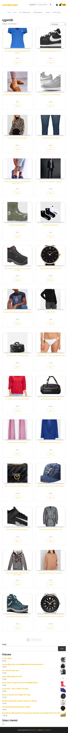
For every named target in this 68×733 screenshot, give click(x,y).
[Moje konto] (57, 4)
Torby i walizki (56, 12)
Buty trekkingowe (24, 12)
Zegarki (47, 12)
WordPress (34, 730)
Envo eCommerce (46, 730)
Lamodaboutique (10, 5)
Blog (15, 12)
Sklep (9, 12)
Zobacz (17, 62)
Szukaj (4, 644)
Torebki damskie (37, 12)
